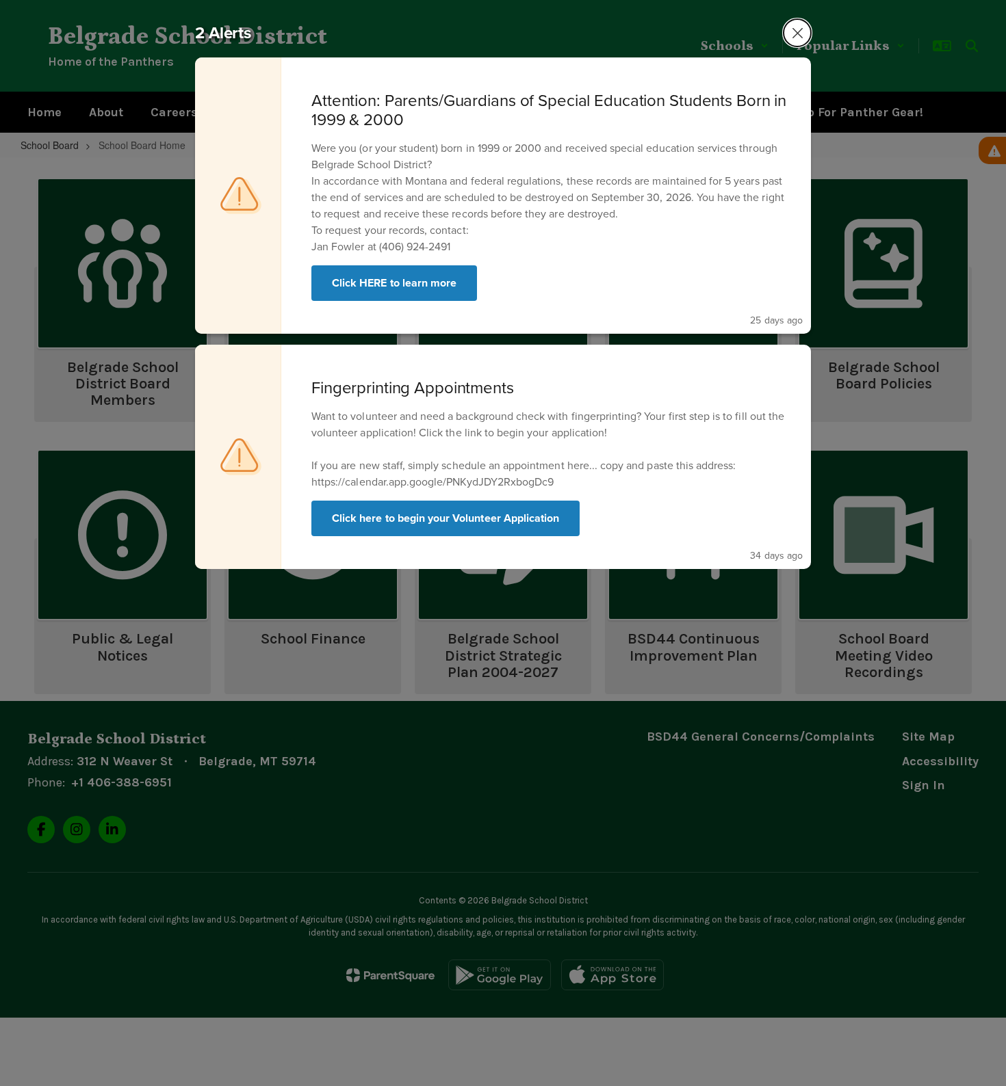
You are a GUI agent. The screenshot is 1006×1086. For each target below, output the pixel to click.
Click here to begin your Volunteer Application (445, 518)
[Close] (797, 33)
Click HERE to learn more (394, 283)
